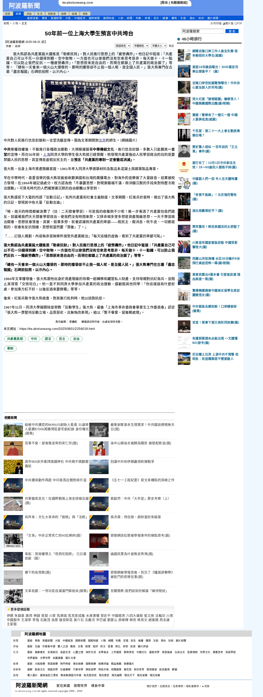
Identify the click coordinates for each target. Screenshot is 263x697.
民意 (133, 646)
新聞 (18, 13)
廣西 (29, 616)
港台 (192, 18)
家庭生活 (65, 652)
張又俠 (149, 616)
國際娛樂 (91, 663)
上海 (46, 155)
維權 (165, 18)
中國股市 (13, 620)
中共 (34, 338)
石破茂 (45, 620)
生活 (39, 13)
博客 (85, 13)
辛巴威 (101, 620)
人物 (120, 18)
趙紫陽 (153, 620)
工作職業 (116, 652)
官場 (147, 18)
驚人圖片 (32, 675)
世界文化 (205, 652)
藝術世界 (154, 652)
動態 (72, 646)
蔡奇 (133, 620)
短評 (95, 646)
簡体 (165, 2)
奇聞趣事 (116, 669)
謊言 (48, 338)
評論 (29, 13)
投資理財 (192, 652)
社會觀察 (65, 669)
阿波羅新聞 (24, 5)
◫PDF (238, 23)
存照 (125, 646)
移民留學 (91, 669)
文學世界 (45, 657)
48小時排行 (192, 39)
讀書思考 (218, 652)
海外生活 (91, 652)
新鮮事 (52, 13)
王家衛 (12, 624)
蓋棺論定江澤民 (49, 675)
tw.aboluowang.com (77, 2)
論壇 (74, 13)
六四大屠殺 (134, 616)
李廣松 (73, 321)
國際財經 (108, 18)
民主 (62, 338)
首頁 (7, 13)
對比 (118, 646)
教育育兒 (129, 652)
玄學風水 (103, 652)
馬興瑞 (62, 616)
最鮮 (30, 669)
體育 (174, 18)
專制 (10, 348)
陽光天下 (129, 675)
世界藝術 (32, 657)
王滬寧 (26, 620)
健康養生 (40, 652)
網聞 (129, 18)
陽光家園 (142, 675)
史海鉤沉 (53, 652)
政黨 (87, 646)
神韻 (37, 616)
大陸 (68, 18)
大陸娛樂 (40, 663)
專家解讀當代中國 (70, 675)
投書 (110, 646)
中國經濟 (79, 18)
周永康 (165, 620)
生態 (183, 18)
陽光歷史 (104, 675)
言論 (37, 646)
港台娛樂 (78, 663)
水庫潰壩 (92, 616)
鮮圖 (174, 669)
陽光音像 (155, 675)
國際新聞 (94, 18)
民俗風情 (164, 669)
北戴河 (90, 620)
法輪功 (160, 616)
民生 (156, 18)
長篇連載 (58, 657)
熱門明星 (65, 663)
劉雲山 (112, 620)
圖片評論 (143, 646)
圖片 (213, 18)
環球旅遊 (152, 669)
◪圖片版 (228, 23)
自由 (76, 338)
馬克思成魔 (76, 616)
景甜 (44, 616)
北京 (102, 140)
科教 (138, 18)
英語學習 (230, 652)
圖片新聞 (181, 640)
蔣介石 (79, 620)
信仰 (201, 18)
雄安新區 (66, 620)
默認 (171, 45)
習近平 (106, 616)
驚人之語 (63, 646)
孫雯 (54, 620)
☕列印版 (216, 23)
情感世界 (53, 669)
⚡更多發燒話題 (18, 609)
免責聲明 (178, 686)
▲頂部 (205, 686)
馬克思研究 (90, 675)
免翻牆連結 (179, 2)
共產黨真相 (15, 338)
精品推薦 (116, 663)
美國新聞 (56, 18)
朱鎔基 (19, 616)
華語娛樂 (53, 663)
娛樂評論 (103, 663)
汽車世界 (78, 669)
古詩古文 (180, 652)
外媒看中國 (48, 646)
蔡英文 (142, 620)
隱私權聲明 (192, 686)
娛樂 (63, 13)
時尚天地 (103, 669)
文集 (80, 646)
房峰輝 (123, 620)
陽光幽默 (117, 675)
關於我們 (152, 686)
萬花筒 (128, 669)
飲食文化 (40, 669)
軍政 (44, 18)
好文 (103, 646)
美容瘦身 (167, 652)
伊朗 (10, 616)
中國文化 (142, 652)
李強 (35, 620)
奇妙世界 (139, 669)
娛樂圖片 (129, 663)
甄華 (17, 46)
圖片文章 (70, 657)
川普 (52, 616)
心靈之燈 (78, 652)
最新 (32, 18)
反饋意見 (165, 686)
